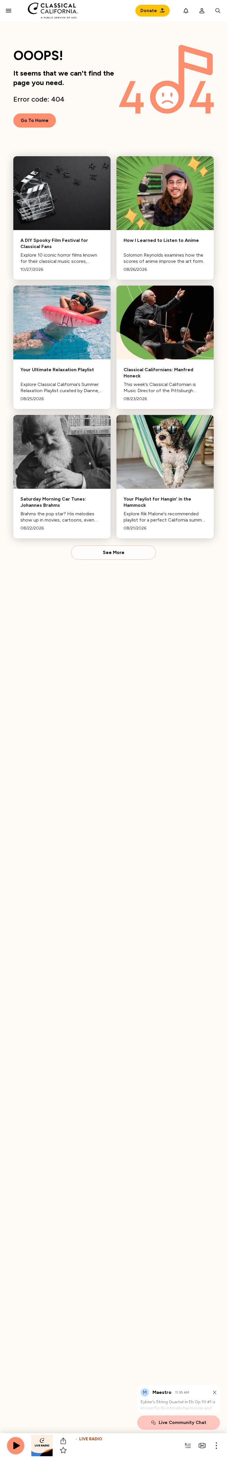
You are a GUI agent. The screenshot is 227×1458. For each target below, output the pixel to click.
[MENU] (8, 11)
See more (113, 552)
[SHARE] (63, 1440)
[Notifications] (185, 10)
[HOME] (53, 10)
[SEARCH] (217, 10)
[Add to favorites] (63, 1450)
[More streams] (202, 1445)
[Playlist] (188, 1445)
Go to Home (34, 120)
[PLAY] (15, 1445)
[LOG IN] (201, 10)
